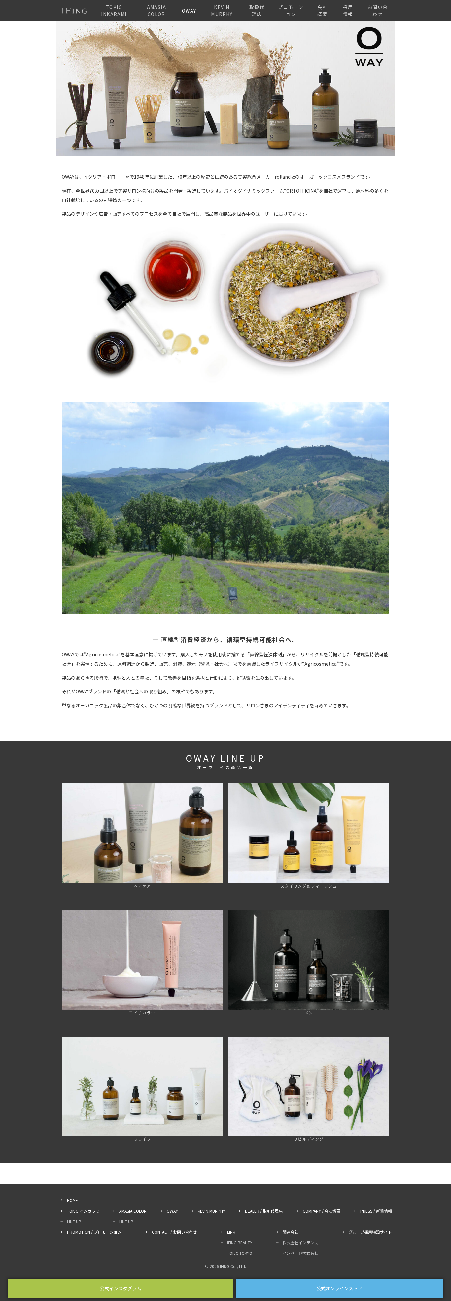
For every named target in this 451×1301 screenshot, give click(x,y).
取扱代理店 (256, 10)
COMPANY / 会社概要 (321, 1211)
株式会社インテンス (300, 1242)
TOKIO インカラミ (83, 1211)
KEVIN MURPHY (221, 10)
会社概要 (322, 10)
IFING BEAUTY (239, 1242)
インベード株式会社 (300, 1253)
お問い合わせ (377, 10)
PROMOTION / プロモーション (94, 1232)
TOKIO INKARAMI (113, 10)
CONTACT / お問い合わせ (174, 1232)
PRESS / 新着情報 (376, 1211)
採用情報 (348, 10)
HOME (72, 1200)
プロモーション (290, 10)
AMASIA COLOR (156, 10)
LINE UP (74, 1221)
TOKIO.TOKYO (239, 1253)
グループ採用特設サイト (370, 1232)
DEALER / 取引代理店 (264, 1211)
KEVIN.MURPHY (211, 1211)
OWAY (189, 10)
